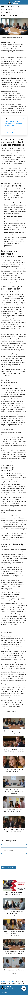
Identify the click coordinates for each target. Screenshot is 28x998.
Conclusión (9, 132)
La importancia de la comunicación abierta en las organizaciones (13, 123)
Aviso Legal (4, 991)
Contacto (4, 992)
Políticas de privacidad (15, 991)
